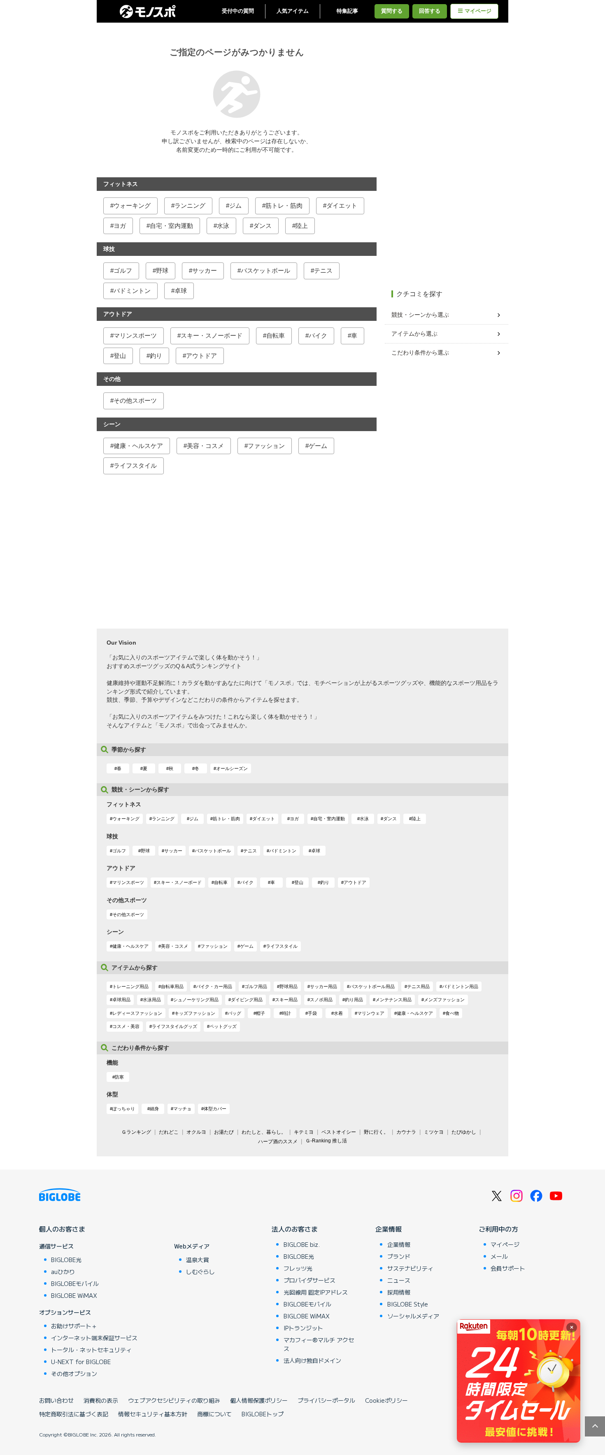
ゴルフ (123, 270)
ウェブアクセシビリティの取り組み (174, 1400)
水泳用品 (152, 999)
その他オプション (74, 1373)
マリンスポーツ (135, 335)
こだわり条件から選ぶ (420, 352)
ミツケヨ (434, 1132)
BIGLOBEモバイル (75, 1283)
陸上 (302, 225)
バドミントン (132, 290)
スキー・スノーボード (211, 335)
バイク (318, 335)
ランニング (190, 205)
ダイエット (341, 205)
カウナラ (406, 1132)
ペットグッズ (223, 1026)
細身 (154, 1108)
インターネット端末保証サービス (94, 1338)
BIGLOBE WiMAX (74, 1295)
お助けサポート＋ (74, 1326)
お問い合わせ (56, 1400)
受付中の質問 (238, 11)
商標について (214, 1414)
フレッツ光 (298, 1268)
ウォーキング (132, 205)
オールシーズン (232, 768)
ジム (235, 205)
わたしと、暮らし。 (264, 1132)
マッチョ (182, 1108)
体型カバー (215, 1108)
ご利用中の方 (498, 1229)
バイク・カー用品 (214, 986)
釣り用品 (354, 999)
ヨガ (120, 225)
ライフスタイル (135, 465)
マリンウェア (370, 1013)
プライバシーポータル (326, 1400)
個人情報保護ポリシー (259, 1400)
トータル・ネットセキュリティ (91, 1350)
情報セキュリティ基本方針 (152, 1414)
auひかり (63, 1271)
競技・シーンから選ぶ (420, 314)
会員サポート (508, 1268)
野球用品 (288, 986)
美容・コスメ (205, 445)
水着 (338, 1013)
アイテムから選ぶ (414, 333)
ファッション (266, 445)
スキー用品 (286, 999)
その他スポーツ (135, 400)
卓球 (181, 290)
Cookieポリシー (386, 1400)
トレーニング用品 (130, 986)
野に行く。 (376, 1132)
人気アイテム (293, 11)
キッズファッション (195, 1013)
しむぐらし (200, 1271)
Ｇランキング (136, 1132)
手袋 (312, 1013)
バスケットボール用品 (372, 986)
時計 (286, 1013)
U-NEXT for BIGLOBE (81, 1362)
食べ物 (452, 1013)
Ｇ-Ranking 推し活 (326, 1141)
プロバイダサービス (309, 1280)
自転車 (275, 335)
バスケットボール (265, 270)
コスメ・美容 (126, 1026)
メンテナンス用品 (393, 999)
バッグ (234, 1013)
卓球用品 (121, 999)
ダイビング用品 (247, 999)
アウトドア (201, 355)
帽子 (260, 1013)
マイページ (478, 11)
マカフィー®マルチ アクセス (319, 1344)
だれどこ (169, 1132)
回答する (429, 11)
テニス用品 (418, 986)
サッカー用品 (323, 986)
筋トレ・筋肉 (283, 205)
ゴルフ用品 (255, 986)
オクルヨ (196, 1132)
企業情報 (388, 1229)
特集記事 (347, 11)
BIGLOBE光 (66, 1259)
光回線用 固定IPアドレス (316, 1292)
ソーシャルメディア (413, 1316)
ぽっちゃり (123, 1108)
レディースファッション (137, 1013)
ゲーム (318, 445)
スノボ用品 (321, 999)
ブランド (398, 1256)
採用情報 (398, 1292)
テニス (323, 270)
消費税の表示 (101, 1400)
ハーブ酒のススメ (278, 1141)
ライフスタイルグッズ (174, 1026)
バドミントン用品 (460, 986)
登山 (120, 355)
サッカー (204, 270)
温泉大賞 (197, 1259)
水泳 (223, 225)
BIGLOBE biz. (302, 1244)
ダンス (262, 225)
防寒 (119, 1076)
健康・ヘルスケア (138, 445)
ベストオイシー (338, 1132)
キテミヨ (304, 1132)
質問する (392, 11)
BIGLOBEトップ (263, 1414)
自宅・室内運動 (171, 225)
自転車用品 (172, 986)
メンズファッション (444, 999)
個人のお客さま (62, 1229)
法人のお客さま (295, 1229)
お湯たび (224, 1132)
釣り (156, 355)
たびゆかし (463, 1132)
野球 (162, 270)
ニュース (398, 1280)
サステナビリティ (410, 1268)
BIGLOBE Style (407, 1304)
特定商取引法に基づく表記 (73, 1414)
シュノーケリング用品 (196, 999)
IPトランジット (303, 1328)
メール (499, 1256)
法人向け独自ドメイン (312, 1360)
